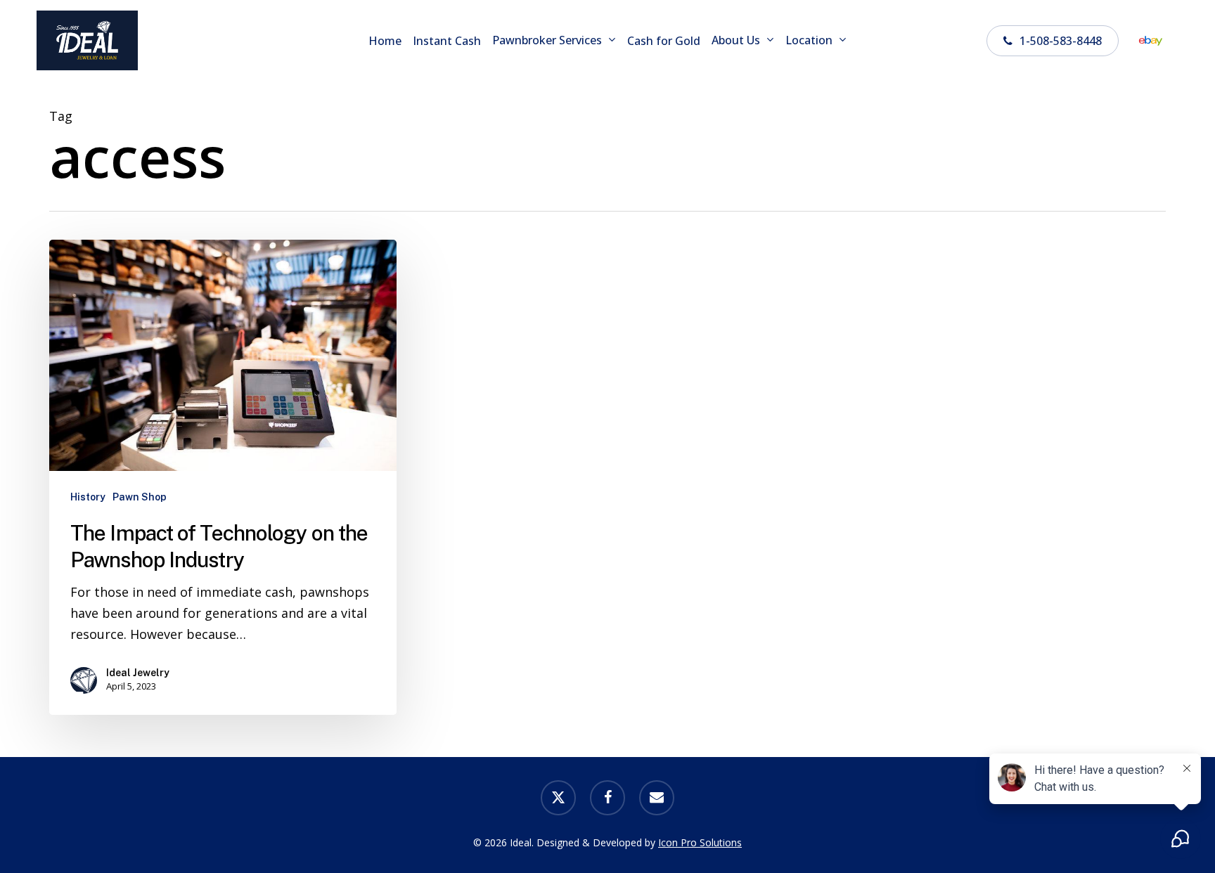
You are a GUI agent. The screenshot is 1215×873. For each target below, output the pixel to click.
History (87, 497)
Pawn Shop (139, 497)
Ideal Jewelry (137, 672)
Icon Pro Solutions (700, 842)
